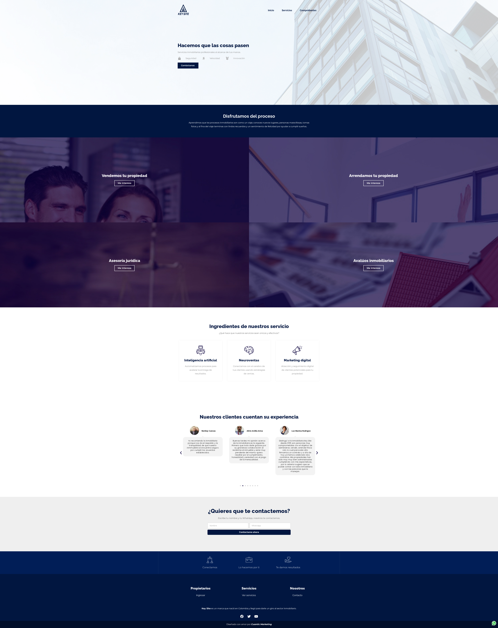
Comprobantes (308, 10)
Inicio (271, 10)
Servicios (287, 10)
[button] (181, 453)
